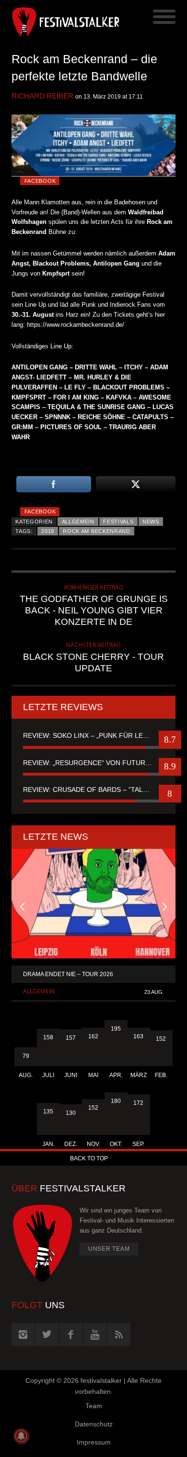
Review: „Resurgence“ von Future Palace (93, 763)
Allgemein (78, 521)
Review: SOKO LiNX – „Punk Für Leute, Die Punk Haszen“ (93, 735)
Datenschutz (94, 1424)
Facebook (40, 181)
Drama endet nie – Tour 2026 (68, 974)
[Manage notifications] (21, 1436)
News (150, 521)
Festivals (118, 521)
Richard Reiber (42, 96)
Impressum (94, 1442)
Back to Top (89, 1158)
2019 (47, 531)
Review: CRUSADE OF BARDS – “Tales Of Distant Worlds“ (93, 789)
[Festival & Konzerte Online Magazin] (53, 21)
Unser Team (109, 1249)
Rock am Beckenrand (96, 531)
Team (93, 1406)
